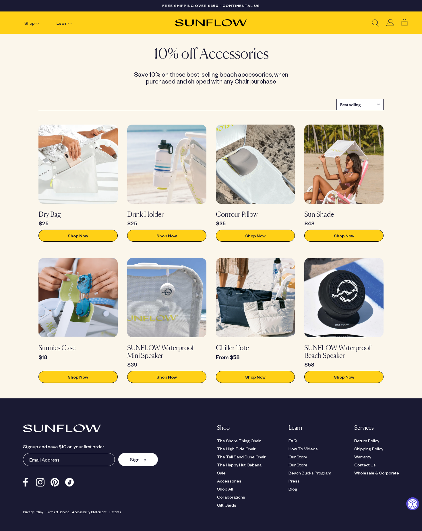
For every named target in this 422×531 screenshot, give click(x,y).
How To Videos (303, 448)
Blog (293, 488)
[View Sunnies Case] (78, 297)
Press (294, 480)
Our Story (298, 456)
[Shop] (37, 23)
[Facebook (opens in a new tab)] (25, 481)
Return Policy (366, 440)
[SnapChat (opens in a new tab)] (69, 481)
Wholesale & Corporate (376, 472)
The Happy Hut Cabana (239, 464)
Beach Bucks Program (310, 472)
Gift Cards (226, 504)
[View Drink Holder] (166, 164)
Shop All (225, 488)
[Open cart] (404, 23)
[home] (211, 22)
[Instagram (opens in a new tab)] (40, 481)
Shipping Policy (368, 448)
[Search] (375, 23)
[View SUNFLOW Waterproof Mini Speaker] (166, 297)
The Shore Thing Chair (239, 440)
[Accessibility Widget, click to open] (412, 503)
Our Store (298, 464)
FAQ (293, 440)
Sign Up (132, 459)
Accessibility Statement (89, 512)
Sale (221, 472)
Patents (115, 512)
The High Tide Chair (236, 448)
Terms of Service (57, 512)
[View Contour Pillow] (255, 164)
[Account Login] (390, 23)
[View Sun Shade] (344, 164)
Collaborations (231, 496)
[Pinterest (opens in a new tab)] (55, 481)
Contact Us (365, 464)
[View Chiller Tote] (255, 297)
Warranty (362, 456)
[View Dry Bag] (78, 164)
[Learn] (69, 23)
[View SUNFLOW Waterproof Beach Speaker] (344, 297)
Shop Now (78, 235)
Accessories (229, 480)
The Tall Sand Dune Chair (241, 456)
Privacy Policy (33, 512)
